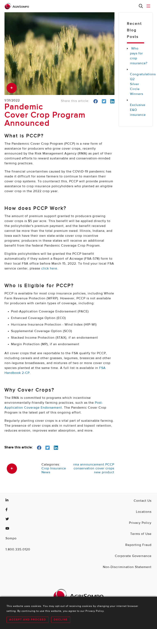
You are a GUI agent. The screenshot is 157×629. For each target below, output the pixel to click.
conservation (84, 468)
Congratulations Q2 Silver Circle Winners (137, 84)
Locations (143, 512)
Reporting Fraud (138, 545)
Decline (61, 619)
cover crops (104, 468)
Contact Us (142, 501)
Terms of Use (140, 534)
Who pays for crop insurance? (137, 56)
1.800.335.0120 (18, 549)
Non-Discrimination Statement (127, 567)
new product (104, 472)
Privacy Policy (140, 523)
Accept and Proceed (27, 619)
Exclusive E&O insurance (137, 110)
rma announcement (88, 464)
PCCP (109, 464)
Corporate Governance (133, 556)
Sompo (11, 538)
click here (49, 268)
